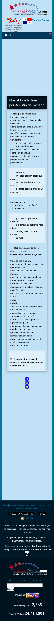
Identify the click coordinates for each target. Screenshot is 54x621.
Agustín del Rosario (29, 105)
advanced (36, 580)
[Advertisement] (27, 66)
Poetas (12, 505)
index (10, 580)
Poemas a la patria (26, 505)
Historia (19, 508)
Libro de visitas (32, 508)
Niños (48, 505)
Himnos (40, 505)
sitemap (22, 580)
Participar (28, 518)
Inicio (10, 35)
